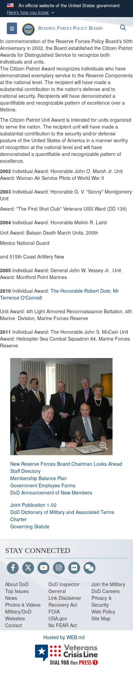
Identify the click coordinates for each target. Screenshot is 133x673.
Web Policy (103, 611)
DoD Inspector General (63, 587)
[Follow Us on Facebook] (13, 568)
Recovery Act (62, 604)
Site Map (100, 618)
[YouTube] (43, 568)
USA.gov (57, 618)
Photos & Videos (23, 604)
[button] (31, 12)
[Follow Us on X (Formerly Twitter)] (28, 568)
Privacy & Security (101, 601)
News (11, 597)
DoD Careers (105, 591)
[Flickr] (74, 568)
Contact (13, 625)
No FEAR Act (62, 625)
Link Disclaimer (64, 597)
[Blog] (89, 568)
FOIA (54, 611)
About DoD (17, 584)
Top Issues (17, 591)
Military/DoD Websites (18, 615)
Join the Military (108, 584)
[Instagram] (59, 568)
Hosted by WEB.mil (64, 637)
